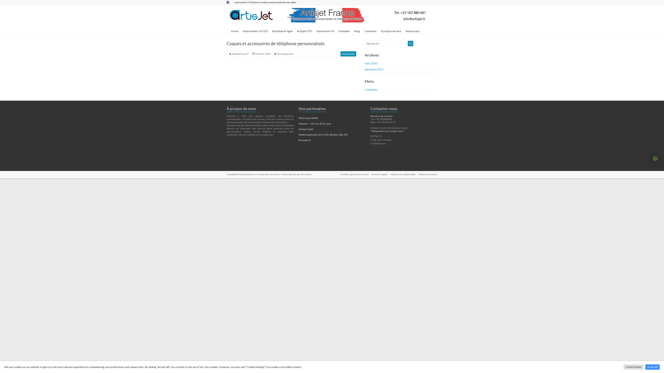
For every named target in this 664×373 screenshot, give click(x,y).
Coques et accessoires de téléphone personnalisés (276, 43)
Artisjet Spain (306, 129)
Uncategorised (285, 53)
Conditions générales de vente (354, 174)
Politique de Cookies (427, 174)
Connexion (371, 89)
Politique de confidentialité (403, 174)
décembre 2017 (374, 69)
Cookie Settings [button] (634, 367)
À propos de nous (391, 31)
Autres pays (413, 31)
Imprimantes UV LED (255, 31)
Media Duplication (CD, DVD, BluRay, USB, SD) (323, 134)
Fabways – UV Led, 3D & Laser (315, 123)
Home (234, 31)
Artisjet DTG (304, 31)
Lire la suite (348, 53)
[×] (655, 158)
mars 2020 (371, 63)
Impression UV (325, 31)
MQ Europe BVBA (308, 118)
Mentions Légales (379, 174)
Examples (344, 31)
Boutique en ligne (282, 31)
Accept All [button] (652, 367)
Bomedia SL (305, 140)
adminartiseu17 (240, 53)
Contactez (370, 31)
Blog (357, 31)
